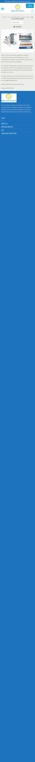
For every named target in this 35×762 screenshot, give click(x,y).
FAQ (2, 130)
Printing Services (7, 127)
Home (4, 17)
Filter (18, 27)
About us (4, 123)
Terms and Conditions (8, 133)
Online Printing (14, 17)
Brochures (25, 17)
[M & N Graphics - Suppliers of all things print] (17, 8)
